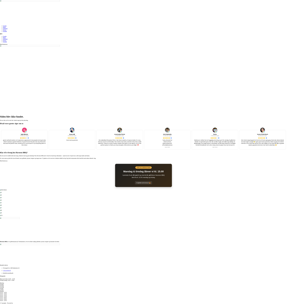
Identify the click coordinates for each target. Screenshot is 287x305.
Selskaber (5, 28)
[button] (143, 34)
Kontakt (5, 31)
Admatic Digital (17, 303)
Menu (4, 27)
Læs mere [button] (167, 147)
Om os (4, 30)
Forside (5, 26)
